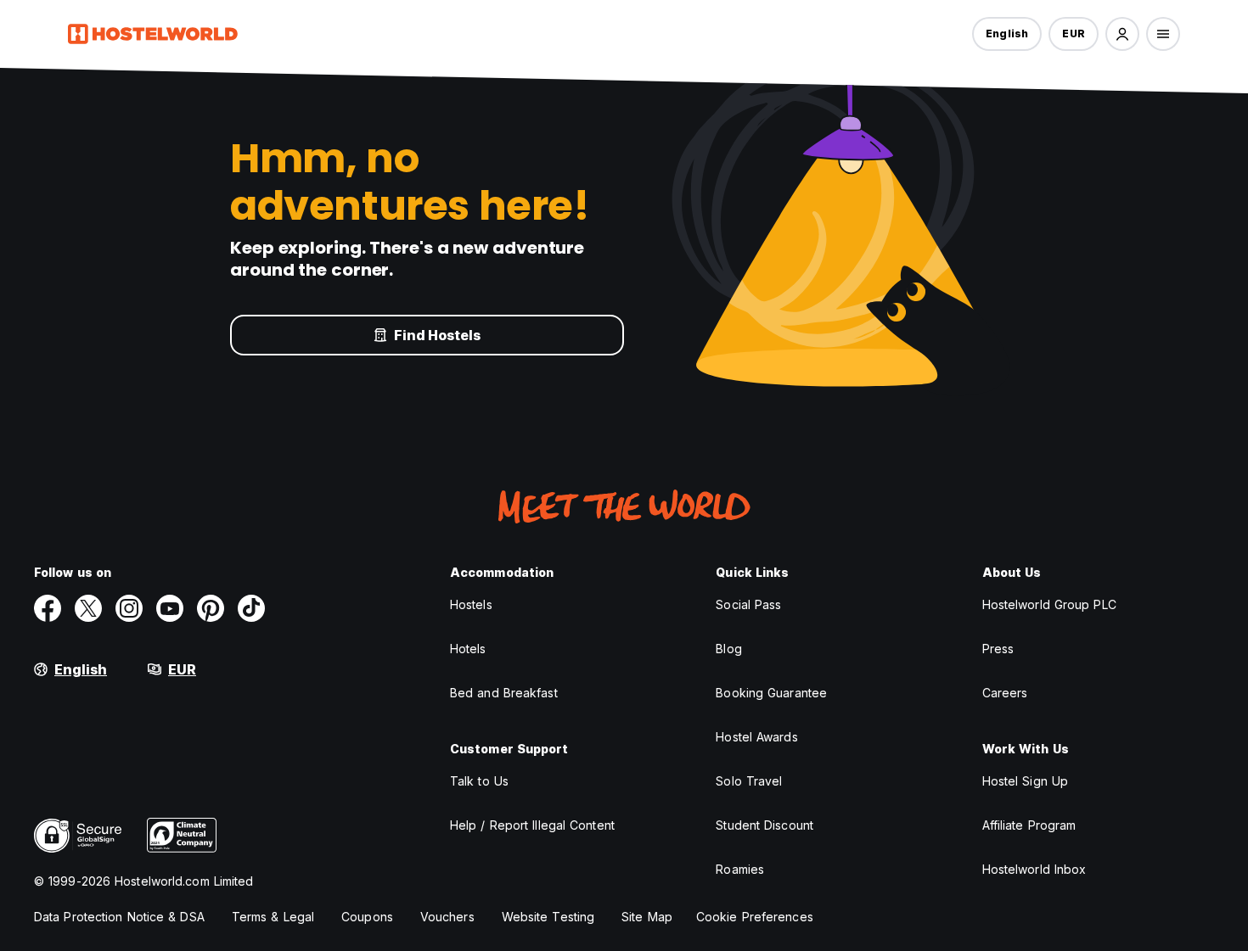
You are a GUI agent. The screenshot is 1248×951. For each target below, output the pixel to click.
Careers (1005, 692)
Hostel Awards (756, 737)
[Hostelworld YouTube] (169, 608)
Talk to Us (479, 781)
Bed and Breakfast (504, 692)
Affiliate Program (1029, 825)
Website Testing (548, 916)
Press (998, 648)
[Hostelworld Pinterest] (210, 608)
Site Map (646, 916)
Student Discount (764, 825)
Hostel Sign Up (1025, 781)
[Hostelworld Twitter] (88, 608)
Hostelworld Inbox (1034, 869)
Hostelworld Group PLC (1049, 604)
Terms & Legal (273, 916)
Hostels (471, 604)
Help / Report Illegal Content (532, 825)
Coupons (367, 916)
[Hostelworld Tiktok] (251, 608)
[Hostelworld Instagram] (129, 608)
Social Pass (748, 604)
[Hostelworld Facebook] (47, 608)
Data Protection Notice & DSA (119, 916)
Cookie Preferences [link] (754, 916)
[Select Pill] (1122, 34)
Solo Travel (749, 781)
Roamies (740, 869)
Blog (728, 648)
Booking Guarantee (771, 692)
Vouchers (447, 916)
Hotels (468, 648)
